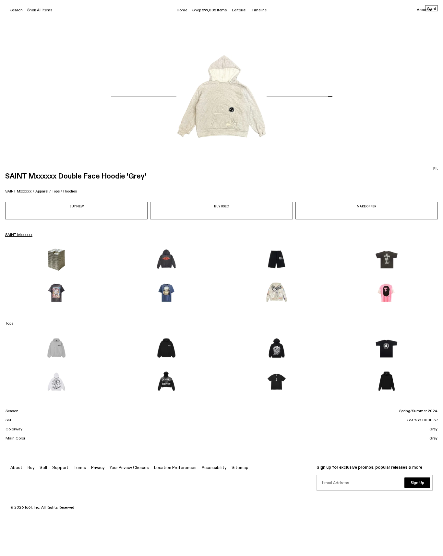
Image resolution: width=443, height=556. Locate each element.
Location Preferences (175, 468)
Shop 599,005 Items (209, 10)
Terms (80, 468)
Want (431, 9)
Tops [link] (9, 324)
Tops (56, 191)
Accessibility (214, 468)
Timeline (259, 10)
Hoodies (70, 191)
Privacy (97, 468)
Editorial (239, 10)
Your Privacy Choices (129, 468)
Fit (435, 169)
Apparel (41, 191)
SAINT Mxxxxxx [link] (18, 235)
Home (182, 10)
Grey (433, 438)
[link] (56, 259)
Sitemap (240, 468)
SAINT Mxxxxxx (18, 191)
